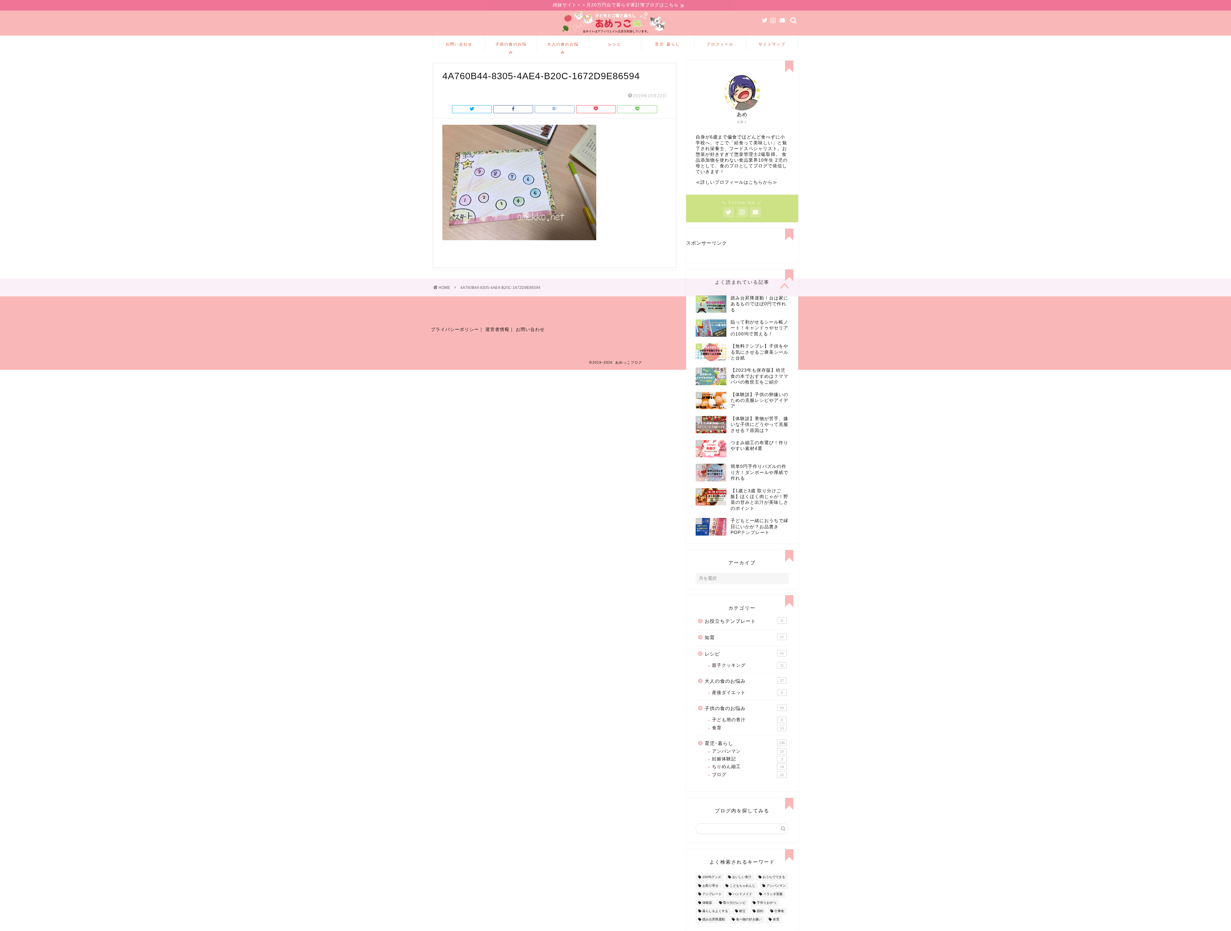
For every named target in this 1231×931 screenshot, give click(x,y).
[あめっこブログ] (615, 34)
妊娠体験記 (747, 759)
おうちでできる (774, 877)
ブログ (748, 774)
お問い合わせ (459, 44)
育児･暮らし (667, 44)
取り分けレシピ (734, 902)
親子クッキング (748, 665)
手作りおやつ (766, 902)
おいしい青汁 (741, 877)
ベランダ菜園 (773, 894)
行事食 (779, 911)
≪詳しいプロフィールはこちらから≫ (736, 182)
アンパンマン (748, 751)
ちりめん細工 (748, 766)
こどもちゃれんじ (742, 885)
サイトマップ (771, 44)
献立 (742, 911)
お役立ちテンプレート (744, 621)
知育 (744, 637)
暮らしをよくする (715, 911)
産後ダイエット (747, 692)
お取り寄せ (710, 885)
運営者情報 (497, 329)
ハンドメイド (742, 894)
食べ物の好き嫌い (749, 919)
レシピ (615, 44)
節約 (760, 911)
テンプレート (712, 894)
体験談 (707, 902)
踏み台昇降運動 (713, 919)
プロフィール (720, 44)
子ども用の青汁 (747, 719)
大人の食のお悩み (563, 46)
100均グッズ (711, 877)
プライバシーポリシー (455, 329)
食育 (748, 727)
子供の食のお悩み (511, 46)
